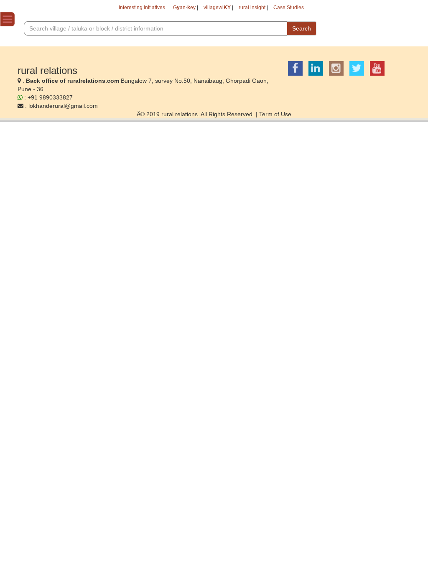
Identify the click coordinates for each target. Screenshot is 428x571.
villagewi (217, 7)
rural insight (252, 7)
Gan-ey (184, 7)
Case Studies (288, 7)
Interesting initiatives (142, 7)
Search (301, 28)
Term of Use (275, 114)
